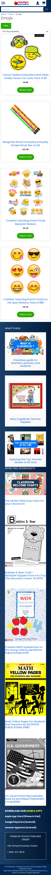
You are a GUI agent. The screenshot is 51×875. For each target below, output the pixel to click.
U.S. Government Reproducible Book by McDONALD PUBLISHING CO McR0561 (24, 798)
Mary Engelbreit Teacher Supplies (25, 420)
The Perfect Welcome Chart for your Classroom (24, 502)
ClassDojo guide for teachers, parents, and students (25, 363)
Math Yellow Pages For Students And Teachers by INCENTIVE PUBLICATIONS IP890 (25, 724)
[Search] (46, 9)
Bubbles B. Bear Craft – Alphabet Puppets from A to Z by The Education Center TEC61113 (25, 575)
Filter (6, 25)
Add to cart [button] (25, 156)
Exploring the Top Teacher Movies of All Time (25, 461)
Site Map (16, 871)
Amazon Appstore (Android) (20, 827)
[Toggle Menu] (3, 3)
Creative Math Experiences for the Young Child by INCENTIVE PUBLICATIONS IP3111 (24, 650)
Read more (25, 89)
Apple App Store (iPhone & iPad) (22, 816)
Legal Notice (7, 871)
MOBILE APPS (34, 811)
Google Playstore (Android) (20, 822)
